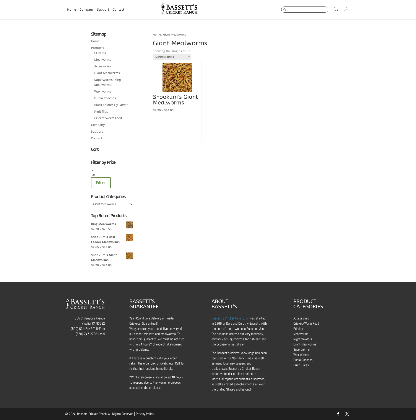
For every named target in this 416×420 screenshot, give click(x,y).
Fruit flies (101, 111)
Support (103, 9)
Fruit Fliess (301, 365)
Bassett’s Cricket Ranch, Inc (230, 318)
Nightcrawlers (302, 339)
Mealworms (102, 59)
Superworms (301, 349)
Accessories (102, 66)
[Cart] (336, 9)
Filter (101, 183)
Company (87, 9)
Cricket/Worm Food (108, 118)
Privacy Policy (145, 414)
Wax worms (102, 91)
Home (71, 9)
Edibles (298, 328)
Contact (118, 9)
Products (97, 48)
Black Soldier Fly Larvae (111, 105)
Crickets (100, 53)
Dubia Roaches (105, 98)
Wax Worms (301, 354)
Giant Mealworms (107, 73)
